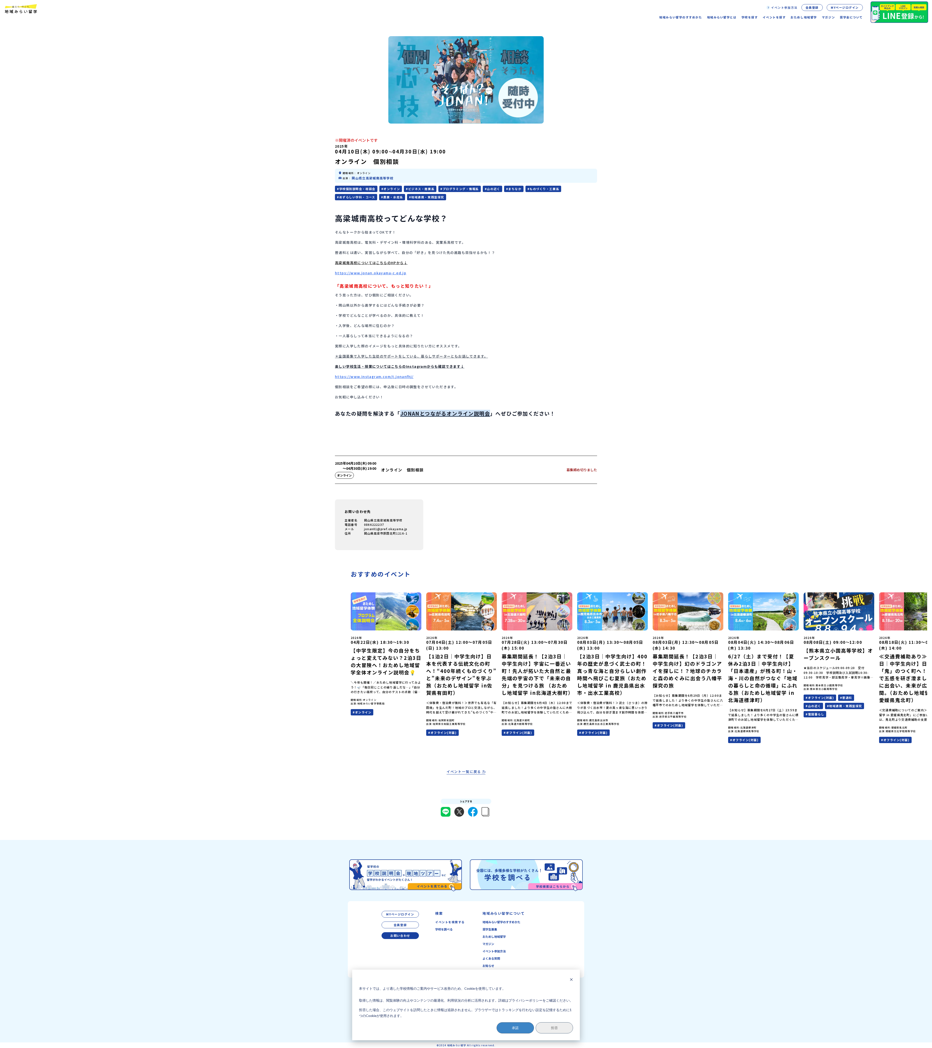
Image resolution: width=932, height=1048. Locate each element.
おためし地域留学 (494, 936)
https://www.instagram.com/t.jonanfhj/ (374, 376)
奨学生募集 (490, 929)
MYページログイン (845, 7)
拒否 (554, 1028)
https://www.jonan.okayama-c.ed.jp (370, 272)
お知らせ (488, 966)
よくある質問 (491, 958)
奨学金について (851, 17)
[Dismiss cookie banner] (571, 979)
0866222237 (374, 524)
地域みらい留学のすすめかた (501, 922)
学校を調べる (444, 929)
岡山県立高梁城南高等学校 (372, 178)
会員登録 (812, 7)
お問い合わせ (400, 935)
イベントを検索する (450, 922)
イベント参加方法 (494, 951)
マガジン (828, 17)
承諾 (515, 1028)
